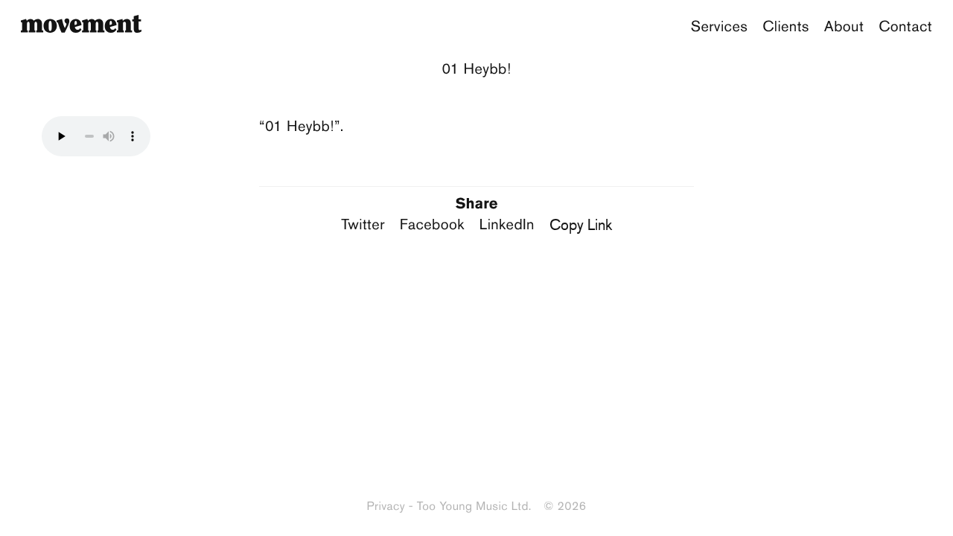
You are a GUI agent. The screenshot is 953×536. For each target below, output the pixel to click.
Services (719, 27)
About (844, 27)
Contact (905, 27)
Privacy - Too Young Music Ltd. (449, 507)
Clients (785, 27)
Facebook (432, 225)
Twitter (363, 225)
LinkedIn (507, 225)
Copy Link (580, 224)
